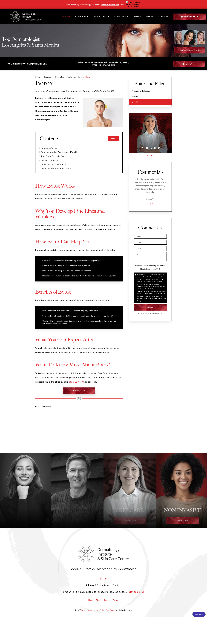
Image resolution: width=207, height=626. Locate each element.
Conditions (81, 16)
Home (37, 77)
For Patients (120, 16)
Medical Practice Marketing (91, 569)
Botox (135, 102)
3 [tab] (151, 155)
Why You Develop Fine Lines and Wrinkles (59, 152)
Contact (162, 16)
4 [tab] (153, 155)
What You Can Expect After (52, 164)
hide (113, 138)
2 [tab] (149, 155)
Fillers (135, 96)
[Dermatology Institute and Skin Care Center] (133, 5)
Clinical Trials (100, 16)
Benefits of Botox (48, 160)
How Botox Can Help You (51, 156)
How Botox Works (48, 148)
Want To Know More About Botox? (56, 168)
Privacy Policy (143, 296)
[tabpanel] (150, 133)
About (149, 16)
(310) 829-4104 (77, 382)
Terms (161, 313)
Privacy (155, 313)
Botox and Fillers (75, 77)
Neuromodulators (141, 91)
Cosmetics (59, 77)
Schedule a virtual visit (110, 5)
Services (64, 16)
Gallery (137, 16)
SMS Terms (155, 296)
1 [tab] (147, 155)
